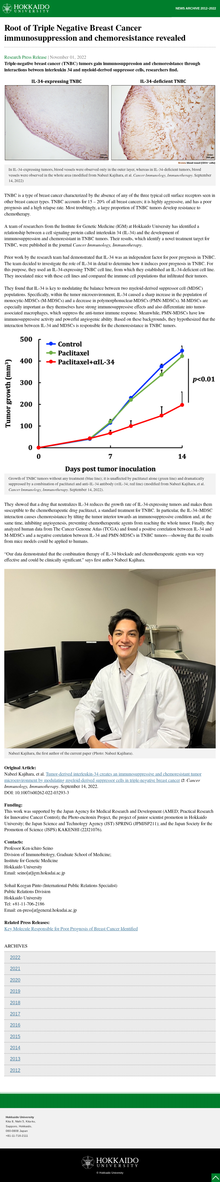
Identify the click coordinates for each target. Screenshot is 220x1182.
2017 (15, 1013)
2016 (15, 1025)
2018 (15, 1002)
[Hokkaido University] (26, 8)
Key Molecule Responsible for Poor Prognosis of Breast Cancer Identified (71, 928)
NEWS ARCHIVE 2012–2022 (196, 8)
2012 (15, 1070)
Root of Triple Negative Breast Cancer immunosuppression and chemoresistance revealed (95, 32)
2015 (15, 1036)
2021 (15, 968)
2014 (15, 1047)
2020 (15, 980)
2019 (15, 991)
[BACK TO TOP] (215, 1177)
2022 (15, 957)
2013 (15, 1058)
